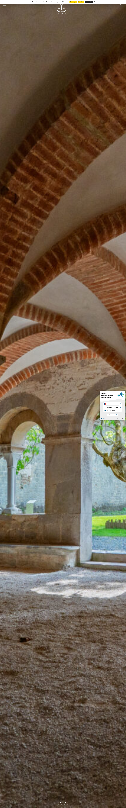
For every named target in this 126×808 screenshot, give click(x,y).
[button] (60, 803)
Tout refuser (81, 2)
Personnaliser (89, 2)
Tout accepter (73, 2)
